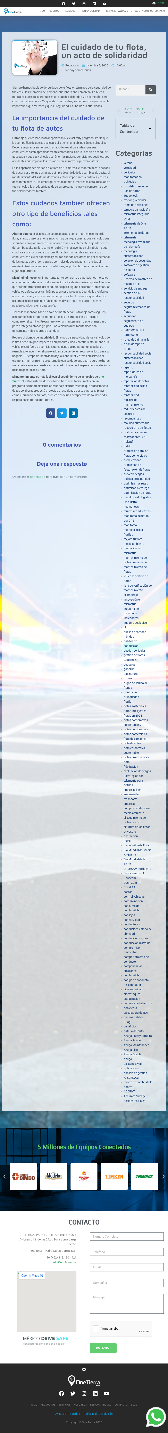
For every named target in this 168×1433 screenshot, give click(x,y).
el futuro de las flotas (137, 827)
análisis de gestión (135, 1073)
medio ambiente (134, 543)
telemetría (130, 237)
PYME (127, 446)
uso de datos (132, 191)
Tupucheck (130, 195)
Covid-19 (129, 887)
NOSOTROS (147, 11)
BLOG (137, 11)
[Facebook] (63, 3)
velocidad (130, 167)
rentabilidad (131, 395)
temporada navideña (137, 209)
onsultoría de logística (138, 497)
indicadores (131, 618)
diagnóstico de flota (136, 845)
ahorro (128, 1087)
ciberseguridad (133, 989)
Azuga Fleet (131, 1049)
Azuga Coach (132, 1054)
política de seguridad (137, 478)
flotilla (128, 701)
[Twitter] (73, 3)
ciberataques (132, 994)
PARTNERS (111, 11)
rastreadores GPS (135, 437)
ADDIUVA (129, 1091)
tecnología (130, 251)
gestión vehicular (134, 650)
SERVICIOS (70, 11)
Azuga (128, 1059)
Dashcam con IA (134, 873)
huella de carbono (135, 632)
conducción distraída (137, 943)
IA (125, 627)
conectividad (132, 919)
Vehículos (130, 181)
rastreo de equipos (135, 432)
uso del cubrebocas (136, 186)
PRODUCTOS (53, 11)
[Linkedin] (94, 3)
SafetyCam (131, 334)
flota (127, 762)
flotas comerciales (135, 734)
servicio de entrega (136, 288)
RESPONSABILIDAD (91, 11)
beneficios (130, 1026)
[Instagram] (84, 3)
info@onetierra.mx (64, 1262)
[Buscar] (150, 89)
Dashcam (130, 878)
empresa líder (132, 789)
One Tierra (130, 502)
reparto (128, 367)
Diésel (127, 840)
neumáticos (131, 506)
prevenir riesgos (134, 474)
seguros (129, 302)
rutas (127, 348)
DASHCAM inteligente (137, 868)
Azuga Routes (133, 1040)
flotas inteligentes (135, 711)
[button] (50, 413)
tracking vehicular (135, 200)
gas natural (131, 673)
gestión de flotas (134, 655)
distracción (131, 836)
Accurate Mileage (135, 1096)
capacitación (132, 998)
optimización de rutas (137, 492)
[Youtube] (104, 3)
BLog (127, 1022)
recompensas (132, 418)
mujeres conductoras (137, 511)
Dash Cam (130, 882)
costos (128, 892)
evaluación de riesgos (137, 771)
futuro (128, 678)
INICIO (42, 11)
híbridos (129, 636)
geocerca (129, 664)
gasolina (129, 669)
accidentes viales (134, 1100)
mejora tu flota (133, 539)
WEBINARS (123, 11)
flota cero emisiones (136, 757)
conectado (37, 477)
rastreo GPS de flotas (137, 427)
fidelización (131, 766)
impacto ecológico (135, 622)
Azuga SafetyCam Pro (138, 1035)
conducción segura (136, 938)
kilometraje (131, 594)
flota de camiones (135, 738)
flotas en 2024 (133, 715)
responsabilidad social (138, 362)
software (129, 274)
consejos (129, 915)
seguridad (130, 316)
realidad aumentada (136, 423)
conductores (132, 924)
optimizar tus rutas (136, 483)
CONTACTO (160, 11)
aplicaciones (132, 1068)
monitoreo (130, 525)
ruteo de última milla (136, 339)
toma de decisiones (136, 204)
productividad (132, 460)
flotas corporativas (136, 729)
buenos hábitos (133, 1017)
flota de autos (132, 743)
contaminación (133, 901)
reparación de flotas (136, 381)
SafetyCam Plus (134, 330)
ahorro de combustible (138, 1082)
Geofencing (131, 659)
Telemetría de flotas (136, 232)
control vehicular (134, 896)
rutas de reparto (134, 344)
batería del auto (134, 1031)
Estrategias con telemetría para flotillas (134, 780)
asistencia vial (133, 1063)
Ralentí (128, 441)
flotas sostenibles (135, 706)
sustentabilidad (133, 256)
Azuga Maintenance (136, 1045)
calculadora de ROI (136, 1012)
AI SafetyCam (132, 1077)
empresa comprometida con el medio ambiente (137, 808)
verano (128, 163)
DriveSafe (130, 831)
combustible (131, 975)
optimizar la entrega (136, 488)
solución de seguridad (137, 260)
